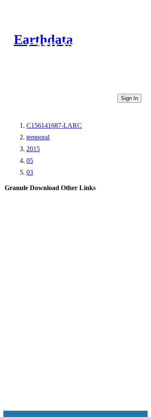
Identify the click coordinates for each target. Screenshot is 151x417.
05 (29, 160)
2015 (33, 148)
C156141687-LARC (54, 125)
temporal (37, 137)
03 (29, 172)
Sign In (129, 98)
